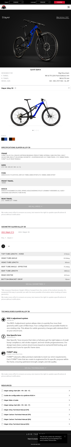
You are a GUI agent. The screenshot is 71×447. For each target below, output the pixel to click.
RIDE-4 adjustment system (17, 318)
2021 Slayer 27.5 (7, 232)
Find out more (52, 440)
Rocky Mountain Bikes (3, 7)
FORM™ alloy (12, 352)
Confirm (59, 2)
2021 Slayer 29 (23, 232)
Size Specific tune (14, 335)
